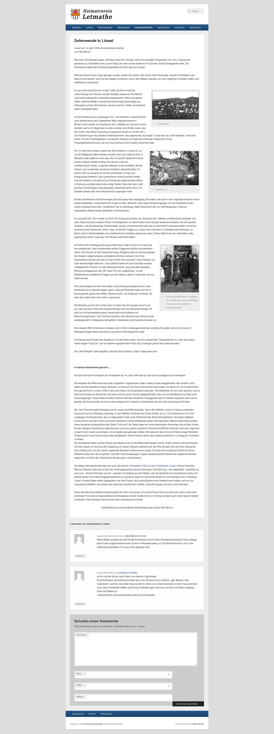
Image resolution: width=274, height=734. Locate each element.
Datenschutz (195, 27)
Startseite (76, 27)
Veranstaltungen (105, 27)
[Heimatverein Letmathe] (91, 19)
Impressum (180, 27)
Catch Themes (198, 724)
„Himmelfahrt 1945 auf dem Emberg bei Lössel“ (152, 465)
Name (78, 673)
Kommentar (81, 634)
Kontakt (92, 713)
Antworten (80, 555)
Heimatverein (107, 713)
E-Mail (79, 685)
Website (79, 696)
